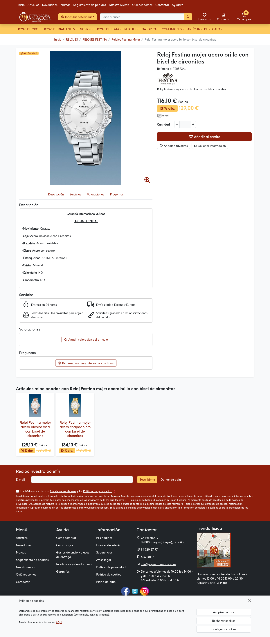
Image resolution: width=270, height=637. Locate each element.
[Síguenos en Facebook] (125, 591)
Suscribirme (147, 479)
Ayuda (176, 5)
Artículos (33, 5)
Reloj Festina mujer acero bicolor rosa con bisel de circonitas (35, 429)
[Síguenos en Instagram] (144, 591)
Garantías (63, 571)
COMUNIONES (172, 29)
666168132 (147, 557)
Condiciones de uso (63, 491)
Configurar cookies (223, 629)
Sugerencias (104, 552)
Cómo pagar (64, 545)
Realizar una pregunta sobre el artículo (87, 363)
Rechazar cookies (223, 621)
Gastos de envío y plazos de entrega (72, 555)
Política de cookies (108, 574)
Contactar (162, 5)
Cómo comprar (66, 538)
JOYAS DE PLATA (107, 29)
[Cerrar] (250, 601)
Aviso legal (103, 560)
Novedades (49, 5)
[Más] (193, 124)
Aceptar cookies (224, 612)
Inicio (21, 5)
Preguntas (117, 194)
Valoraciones (95, 194)
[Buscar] (188, 16)
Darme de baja (171, 479)
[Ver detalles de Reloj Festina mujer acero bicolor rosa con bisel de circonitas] (35, 405)
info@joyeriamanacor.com (93, 507)
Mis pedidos (104, 538)
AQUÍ (59, 622)
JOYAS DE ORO (27, 29)
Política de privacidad (97, 491)
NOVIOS (85, 29)
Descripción (56, 194)
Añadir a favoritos (175, 146)
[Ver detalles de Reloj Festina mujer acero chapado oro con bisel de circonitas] (75, 405)
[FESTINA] (168, 78)
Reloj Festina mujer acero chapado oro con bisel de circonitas (75, 429)
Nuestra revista (119, 5)
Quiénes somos (142, 5)
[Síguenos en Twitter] (135, 591)
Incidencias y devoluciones (74, 564)
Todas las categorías (78, 17)
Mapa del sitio (106, 582)
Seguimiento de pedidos (89, 5)
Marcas (65, 5)
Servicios (75, 194)
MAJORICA (149, 29)
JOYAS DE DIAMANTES (59, 29)
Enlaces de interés (108, 545)
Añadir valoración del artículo (88, 339)
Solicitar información (212, 146)
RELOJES (130, 29)
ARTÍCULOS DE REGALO (203, 29)
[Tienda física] (214, 549)
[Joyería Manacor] (35, 16)
